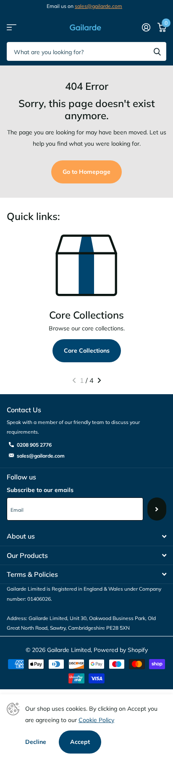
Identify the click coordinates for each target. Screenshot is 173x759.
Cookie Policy (96, 720)
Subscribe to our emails (40, 490)
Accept (80, 742)
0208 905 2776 (34, 445)
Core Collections (87, 350)
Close (86, 536)
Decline (35, 742)
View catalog (11, 27)
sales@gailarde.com (98, 6)
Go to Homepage (86, 171)
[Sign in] (146, 27)
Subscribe (156, 508)
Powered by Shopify (121, 650)
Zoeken (157, 51)
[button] (74, 380)
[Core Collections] (86, 265)
